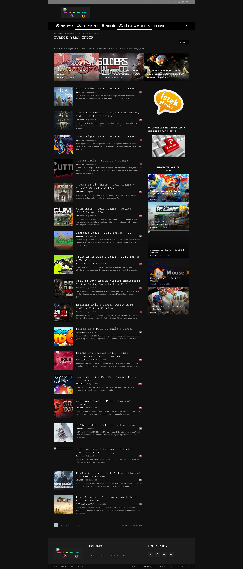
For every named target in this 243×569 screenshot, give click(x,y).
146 (140, 408)
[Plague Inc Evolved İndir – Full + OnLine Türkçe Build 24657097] (63, 360)
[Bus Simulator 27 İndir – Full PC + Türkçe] (168, 216)
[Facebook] (175, 2)
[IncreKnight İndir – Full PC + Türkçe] (63, 144)
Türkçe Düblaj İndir (61, 43)
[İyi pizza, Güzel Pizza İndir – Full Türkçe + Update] (76, 67)
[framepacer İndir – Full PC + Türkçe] (168, 244)
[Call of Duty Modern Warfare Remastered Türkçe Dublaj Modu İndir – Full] (63, 288)
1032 (139, 384)
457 (140, 236)
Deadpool (79, 428)
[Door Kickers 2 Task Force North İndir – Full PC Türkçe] (63, 504)
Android (110, 26)
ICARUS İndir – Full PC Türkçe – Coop (106, 424)
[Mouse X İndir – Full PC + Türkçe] (168, 273)
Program (159, 26)
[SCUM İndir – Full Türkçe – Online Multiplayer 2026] (63, 216)
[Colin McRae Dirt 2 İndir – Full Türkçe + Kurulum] (63, 264)
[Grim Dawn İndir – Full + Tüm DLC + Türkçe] (63, 408)
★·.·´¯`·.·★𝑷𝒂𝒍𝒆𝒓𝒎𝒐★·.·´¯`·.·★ (85, 264)
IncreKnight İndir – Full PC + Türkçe (106, 136)
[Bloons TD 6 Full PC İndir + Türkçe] (63, 336)
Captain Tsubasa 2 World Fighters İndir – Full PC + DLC (167, 194)
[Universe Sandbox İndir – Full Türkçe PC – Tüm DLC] (166, 67)
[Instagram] (179, 2)
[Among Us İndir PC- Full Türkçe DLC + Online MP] (63, 384)
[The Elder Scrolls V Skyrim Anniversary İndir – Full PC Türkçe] (63, 120)
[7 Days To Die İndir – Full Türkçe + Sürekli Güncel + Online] (63, 192)
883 (140, 192)
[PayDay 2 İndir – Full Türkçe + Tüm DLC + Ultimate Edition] (63, 480)
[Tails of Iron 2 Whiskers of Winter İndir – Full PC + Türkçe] (63, 456)
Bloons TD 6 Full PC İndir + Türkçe (104, 328)
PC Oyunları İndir (72, 34)
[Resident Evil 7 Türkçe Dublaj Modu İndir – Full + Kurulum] (63, 312)
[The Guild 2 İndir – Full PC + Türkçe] (168, 301)
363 (140, 480)
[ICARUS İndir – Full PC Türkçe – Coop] (63, 432)
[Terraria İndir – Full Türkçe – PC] (63, 240)
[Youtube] (187, 2)
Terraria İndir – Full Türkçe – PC (103, 232)
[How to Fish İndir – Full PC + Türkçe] (63, 96)
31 (140, 92)
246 (140, 428)
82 (140, 504)
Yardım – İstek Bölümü (159, 2)
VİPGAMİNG (60, 78)
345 (140, 332)
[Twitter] (183, 2)
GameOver (80, 92)
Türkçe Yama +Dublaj (136, 26)
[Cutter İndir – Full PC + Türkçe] (63, 168)
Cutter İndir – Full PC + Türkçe (102, 160)
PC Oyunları (89, 26)
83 (78, 525)
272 (140, 120)
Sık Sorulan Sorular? (180, 567)
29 (140, 264)
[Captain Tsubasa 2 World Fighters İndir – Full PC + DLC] (168, 188)
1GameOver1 (80, 384)
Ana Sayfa (66, 26)
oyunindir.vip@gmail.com (112, 555)
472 (140, 216)
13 (140, 288)
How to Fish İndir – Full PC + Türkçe (106, 88)
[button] (186, 26)
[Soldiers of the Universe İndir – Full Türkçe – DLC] (121, 67)
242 (140, 360)
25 (140, 456)
